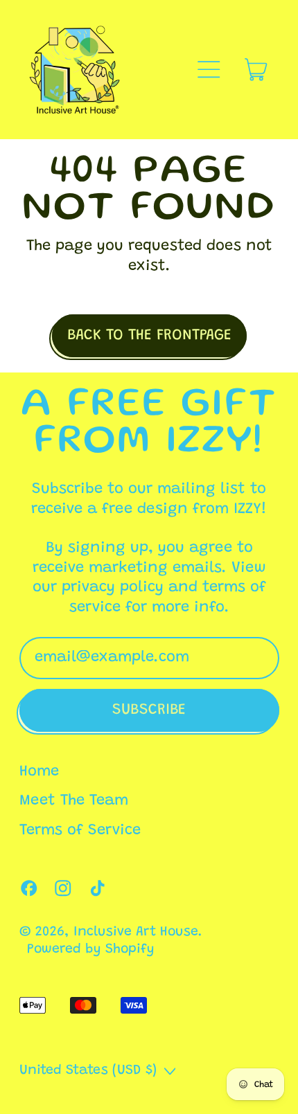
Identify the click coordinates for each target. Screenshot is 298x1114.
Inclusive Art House (135, 932)
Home (39, 772)
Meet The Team (73, 801)
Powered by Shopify (91, 949)
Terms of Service (80, 830)
